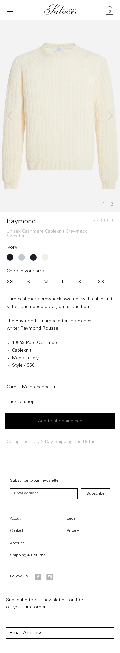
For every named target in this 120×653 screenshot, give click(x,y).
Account (17, 543)
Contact (16, 531)
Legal (72, 519)
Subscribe (95, 494)
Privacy (73, 531)
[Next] (109, 115)
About (15, 519)
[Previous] (10, 115)
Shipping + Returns (28, 555)
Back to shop (21, 402)
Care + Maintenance (28, 387)
